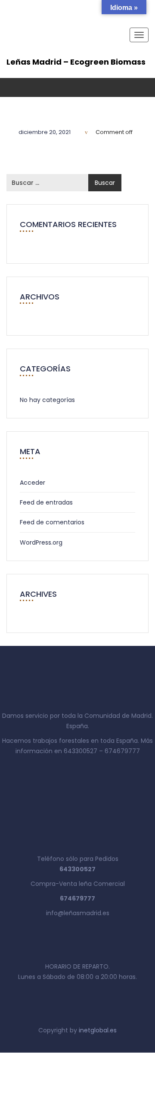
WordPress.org (41, 542)
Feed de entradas (46, 502)
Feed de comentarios (52, 522)
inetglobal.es (98, 1030)
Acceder (32, 482)
